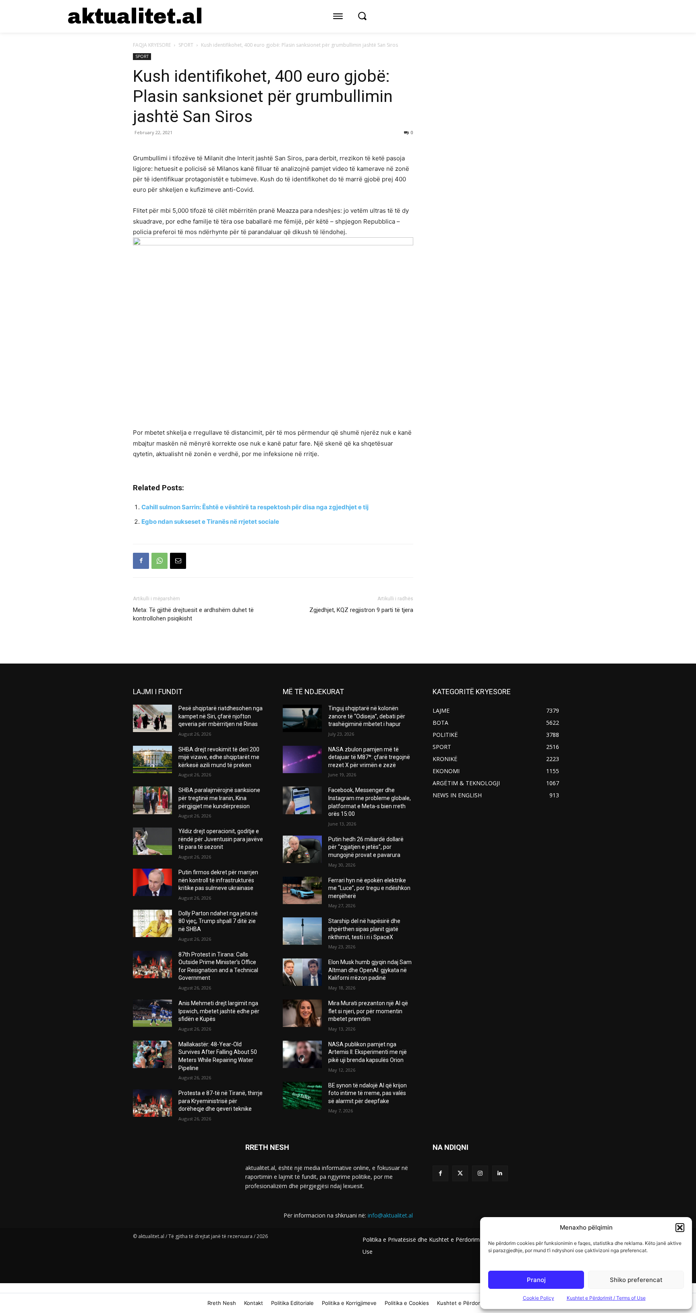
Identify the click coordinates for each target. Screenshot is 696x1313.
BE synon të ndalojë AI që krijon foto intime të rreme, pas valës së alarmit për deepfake (367, 1093)
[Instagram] (480, 1173)
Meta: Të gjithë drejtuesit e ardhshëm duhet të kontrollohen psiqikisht (193, 614)
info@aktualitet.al (390, 1215)
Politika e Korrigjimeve (349, 1303)
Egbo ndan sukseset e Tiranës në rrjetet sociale (210, 521)
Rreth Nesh (221, 1303)
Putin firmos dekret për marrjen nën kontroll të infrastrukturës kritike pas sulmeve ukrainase (218, 880)
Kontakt (253, 1303)
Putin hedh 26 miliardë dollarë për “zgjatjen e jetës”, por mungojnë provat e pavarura (366, 847)
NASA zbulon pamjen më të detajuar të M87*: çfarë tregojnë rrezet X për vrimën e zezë (369, 757)
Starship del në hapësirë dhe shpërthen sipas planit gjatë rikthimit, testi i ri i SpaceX (364, 929)
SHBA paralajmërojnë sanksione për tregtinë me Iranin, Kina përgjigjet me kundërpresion (219, 798)
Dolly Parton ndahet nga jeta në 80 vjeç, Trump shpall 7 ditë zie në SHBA (218, 921)
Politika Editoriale (292, 1303)
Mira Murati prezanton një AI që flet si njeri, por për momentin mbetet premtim (368, 1011)
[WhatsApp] (159, 561)
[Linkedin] (500, 1173)
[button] (680, 1228)
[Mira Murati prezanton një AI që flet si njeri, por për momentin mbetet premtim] (302, 1013)
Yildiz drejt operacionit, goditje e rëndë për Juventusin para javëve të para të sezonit (220, 839)
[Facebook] (141, 561)
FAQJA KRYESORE (152, 44)
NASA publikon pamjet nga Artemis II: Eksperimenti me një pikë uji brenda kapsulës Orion (367, 1052)
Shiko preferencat (636, 1280)
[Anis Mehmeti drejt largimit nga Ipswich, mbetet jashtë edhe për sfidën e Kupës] (152, 1013)
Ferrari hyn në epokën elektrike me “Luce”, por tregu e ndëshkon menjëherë (369, 888)
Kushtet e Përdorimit (463, 1303)
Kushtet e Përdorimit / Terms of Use (606, 1298)
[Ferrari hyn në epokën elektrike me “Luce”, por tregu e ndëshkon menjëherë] (302, 890)
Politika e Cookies (407, 1303)
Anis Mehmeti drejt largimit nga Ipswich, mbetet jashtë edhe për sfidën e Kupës (218, 1011)
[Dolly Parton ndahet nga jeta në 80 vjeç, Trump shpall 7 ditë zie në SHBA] (152, 923)
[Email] (178, 561)
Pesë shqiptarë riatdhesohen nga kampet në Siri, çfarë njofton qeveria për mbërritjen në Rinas (220, 716)
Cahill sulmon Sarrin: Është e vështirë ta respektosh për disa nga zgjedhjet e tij (255, 507)
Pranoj (536, 1280)
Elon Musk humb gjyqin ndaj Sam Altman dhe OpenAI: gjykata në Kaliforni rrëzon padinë (370, 970)
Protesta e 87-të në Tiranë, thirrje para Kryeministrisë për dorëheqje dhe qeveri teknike (220, 1101)
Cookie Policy (538, 1298)
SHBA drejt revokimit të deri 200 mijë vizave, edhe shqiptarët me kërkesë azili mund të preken (218, 757)
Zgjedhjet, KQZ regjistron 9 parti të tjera (361, 610)
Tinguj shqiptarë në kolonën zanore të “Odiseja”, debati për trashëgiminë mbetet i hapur (366, 716)
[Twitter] (460, 1173)
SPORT (185, 44)
